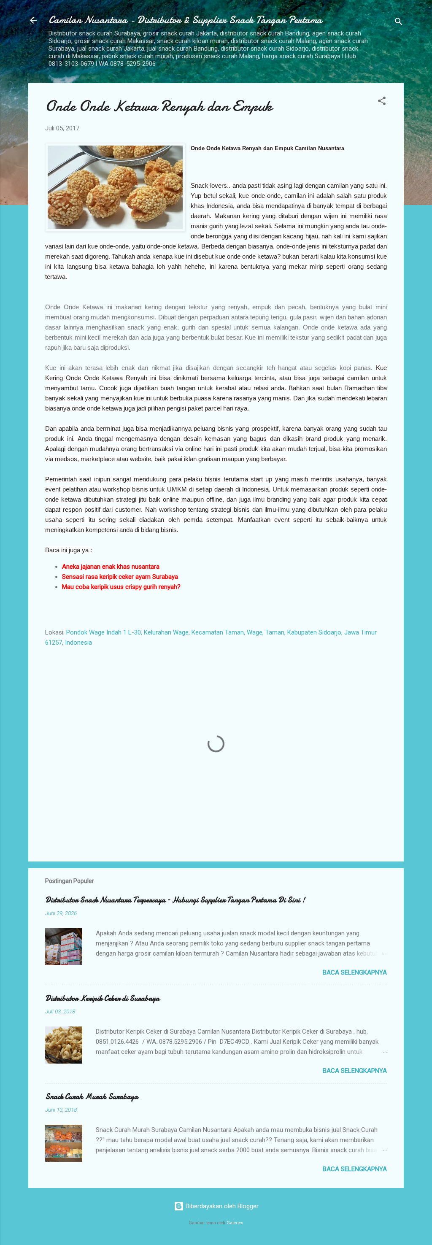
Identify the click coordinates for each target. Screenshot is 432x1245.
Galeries (235, 1223)
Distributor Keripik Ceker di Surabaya (102, 998)
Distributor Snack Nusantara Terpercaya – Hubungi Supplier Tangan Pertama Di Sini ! (175, 900)
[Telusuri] (399, 23)
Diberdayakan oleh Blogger (221, 1206)
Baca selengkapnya (355, 972)
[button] (382, 102)
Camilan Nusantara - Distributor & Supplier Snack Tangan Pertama (185, 20)
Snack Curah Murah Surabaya (91, 1096)
